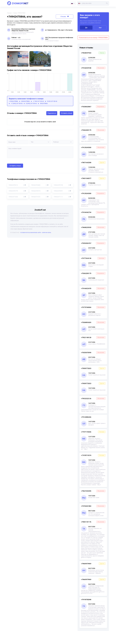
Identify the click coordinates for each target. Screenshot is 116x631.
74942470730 (61, 185)
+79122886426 (86, 417)
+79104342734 (92, 212)
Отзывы (63, 16)
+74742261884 (92, 506)
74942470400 (39, 185)
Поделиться (51, 113)
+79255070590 (92, 352)
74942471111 (61, 197)
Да (86, 27)
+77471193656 (92, 432)
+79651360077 (92, 178)
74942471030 (16, 197)
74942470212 (16, 185)
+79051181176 (92, 522)
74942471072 (39, 197)
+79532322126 (92, 398)
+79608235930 (92, 227)
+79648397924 (92, 53)
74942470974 (39, 191)
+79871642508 (92, 162)
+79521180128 (92, 337)
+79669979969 (92, 564)
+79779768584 (92, 307)
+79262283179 (92, 130)
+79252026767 (92, 243)
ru (74, 3)
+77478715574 (92, 455)
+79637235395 (92, 491)
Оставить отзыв (66, 113)
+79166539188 (92, 68)
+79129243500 (92, 147)
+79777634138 (92, 258)
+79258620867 (92, 107)
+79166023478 (92, 288)
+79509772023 (92, 368)
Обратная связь (46, 232)
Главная (9, 13)
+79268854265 (92, 322)
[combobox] (80, 3)
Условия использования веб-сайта (30, 232)
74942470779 (16, 191)
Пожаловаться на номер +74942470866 (93, 37)
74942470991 (61, 191)
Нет (100, 28)
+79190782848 (86, 599)
